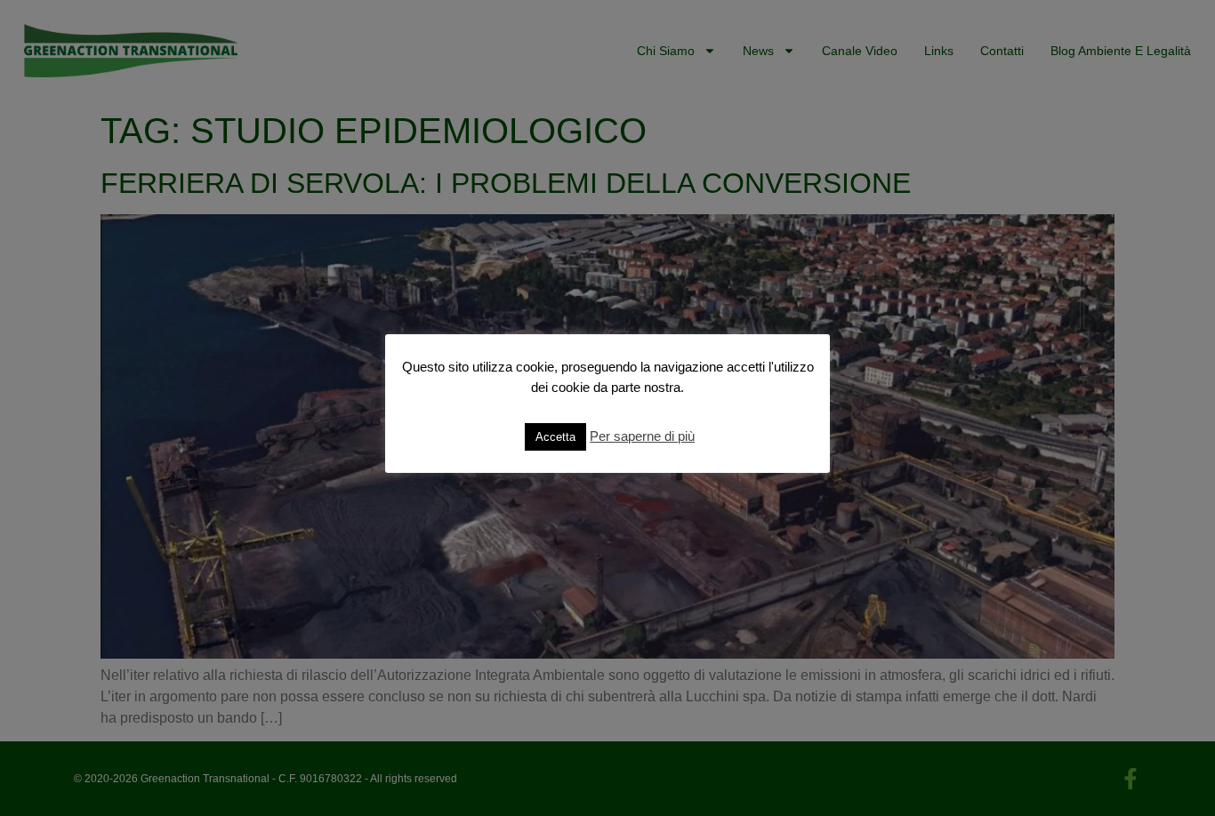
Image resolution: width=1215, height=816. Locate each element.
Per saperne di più (642, 436)
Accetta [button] (555, 437)
